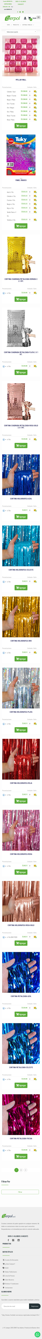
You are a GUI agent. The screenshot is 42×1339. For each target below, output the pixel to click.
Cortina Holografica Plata (21, 712)
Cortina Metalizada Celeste (21, 1067)
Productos (16, 24)
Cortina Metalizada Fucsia (21, 1138)
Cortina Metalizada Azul (21, 996)
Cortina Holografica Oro (21, 641)
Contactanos (9, 1288)
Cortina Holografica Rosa (21, 854)
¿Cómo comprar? (10, 1264)
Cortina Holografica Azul (21, 498)
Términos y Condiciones (12, 1284)
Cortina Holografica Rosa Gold (21, 925)
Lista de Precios (10, 1276)
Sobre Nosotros (9, 1280)
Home (8, 24)
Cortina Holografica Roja (21, 783)
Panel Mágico (21, 180)
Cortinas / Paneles (27, 24)
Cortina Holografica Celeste (21, 570)
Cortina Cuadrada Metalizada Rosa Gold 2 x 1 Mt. (21, 426)
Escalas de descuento (11, 1260)
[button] (4, 293)
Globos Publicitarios (11, 1272)
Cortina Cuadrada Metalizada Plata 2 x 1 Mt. (21, 353)
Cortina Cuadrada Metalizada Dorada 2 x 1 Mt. (21, 280)
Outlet (7, 1268)
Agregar (22, 125)
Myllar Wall (21, 80)
